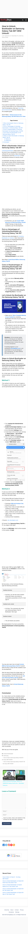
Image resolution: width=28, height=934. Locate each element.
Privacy (22, 910)
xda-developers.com (12, 520)
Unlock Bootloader (8, 753)
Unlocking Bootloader (7, 150)
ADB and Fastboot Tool (17, 503)
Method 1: (7, 139)
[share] (12, 771)
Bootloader (17, 155)
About (11, 910)
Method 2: (7, 140)
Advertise (6, 910)
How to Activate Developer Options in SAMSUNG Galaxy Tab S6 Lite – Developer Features (9, 772)
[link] (5, 772)
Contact (17, 910)
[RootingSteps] (6, 20)
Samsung (5, 755)
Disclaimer (11, 912)
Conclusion (6, 142)
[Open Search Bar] (22, 20)
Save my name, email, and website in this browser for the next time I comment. (14, 818)
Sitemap (17, 912)
